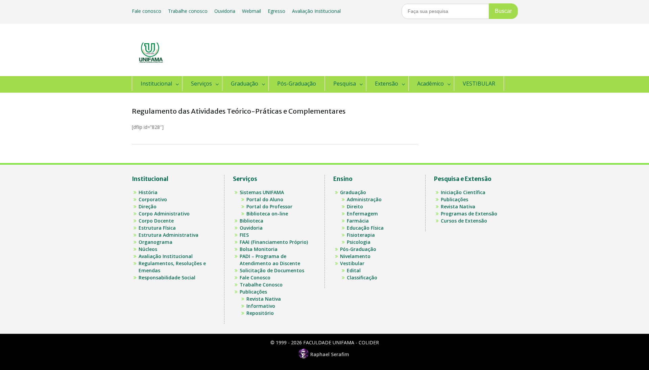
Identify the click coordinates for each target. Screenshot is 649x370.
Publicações (253, 291)
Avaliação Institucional (317, 11)
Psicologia (358, 242)
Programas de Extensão (469, 213)
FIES (244, 235)
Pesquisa (344, 83)
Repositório (260, 313)
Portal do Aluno (264, 199)
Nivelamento (355, 256)
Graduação (244, 83)
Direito (355, 206)
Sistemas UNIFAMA (262, 192)
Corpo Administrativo (164, 213)
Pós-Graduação (296, 83)
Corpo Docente (156, 220)
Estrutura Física (157, 228)
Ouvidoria (225, 11)
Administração (364, 199)
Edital (354, 270)
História (148, 192)
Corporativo (153, 199)
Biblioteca (251, 220)
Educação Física (365, 228)
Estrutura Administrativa (168, 235)
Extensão (386, 83)
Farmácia (358, 220)
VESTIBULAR (479, 83)
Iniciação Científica (463, 192)
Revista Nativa (263, 299)
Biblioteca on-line (267, 213)
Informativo (260, 306)
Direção (148, 206)
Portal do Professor (269, 206)
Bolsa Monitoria (259, 249)
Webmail (252, 11)
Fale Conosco (255, 277)
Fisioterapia (361, 235)
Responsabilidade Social (167, 277)
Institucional (156, 83)
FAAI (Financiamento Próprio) (274, 242)
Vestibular (352, 263)
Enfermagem (362, 213)
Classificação (362, 277)
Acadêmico (430, 83)
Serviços (201, 83)
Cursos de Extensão (464, 220)
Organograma (155, 242)
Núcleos (148, 249)
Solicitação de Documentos (272, 270)
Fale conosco (147, 11)
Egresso (277, 11)
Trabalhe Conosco (261, 284)
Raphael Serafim (329, 354)
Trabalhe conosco (188, 11)
